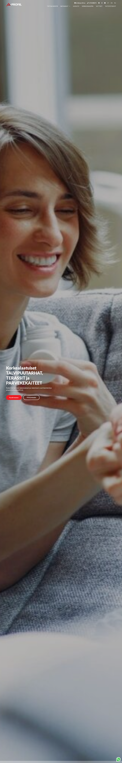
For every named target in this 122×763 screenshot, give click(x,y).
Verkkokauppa (87, 6)
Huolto (76, 6)
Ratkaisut (64, 6)
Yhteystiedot (110, 6)
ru (115, 3)
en (111, 3)
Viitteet (99, 6)
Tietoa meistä (52, 6)
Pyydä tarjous (13, 397)
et (108, 3)
